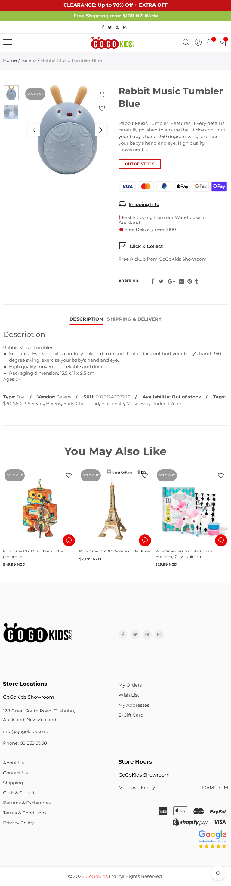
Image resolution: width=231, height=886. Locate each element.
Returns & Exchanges (27, 803)
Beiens (28, 60)
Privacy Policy (18, 823)
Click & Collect (146, 246)
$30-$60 (12, 403)
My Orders (130, 685)
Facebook (152, 281)
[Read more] (69, 540)
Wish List (129, 695)
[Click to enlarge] (101, 94)
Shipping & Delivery (134, 319)
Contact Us (15, 773)
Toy (20, 397)
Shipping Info (144, 204)
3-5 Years (34, 403)
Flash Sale (112, 403)
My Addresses (134, 705)
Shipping (13, 783)
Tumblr (196, 281)
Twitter (161, 281)
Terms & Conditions (24, 813)
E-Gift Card (131, 715)
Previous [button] (34, 130)
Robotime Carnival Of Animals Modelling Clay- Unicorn (183, 554)
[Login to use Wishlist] (101, 108)
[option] (67, 130)
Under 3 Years (166, 403)
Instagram (159, 634)
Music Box (137, 403)
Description (86, 319)
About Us (13, 763)
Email (181, 281)
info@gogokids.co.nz (26, 731)
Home (10, 60)
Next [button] (100, 130)
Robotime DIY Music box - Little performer (33, 554)
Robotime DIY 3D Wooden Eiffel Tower (115, 551)
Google (171, 281)
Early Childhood (81, 403)
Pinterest (189, 281)
